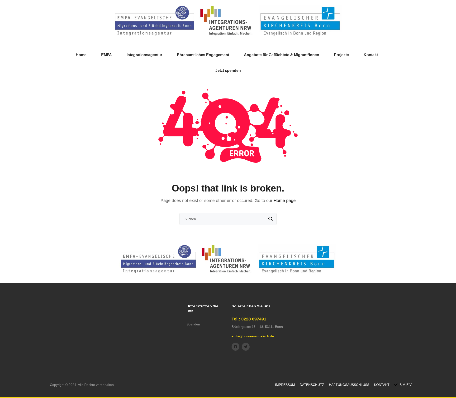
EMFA (106, 55)
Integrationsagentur (144, 55)
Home (81, 55)
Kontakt (371, 55)
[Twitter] (246, 347)
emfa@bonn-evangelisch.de (253, 336)
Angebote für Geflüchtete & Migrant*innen (281, 55)
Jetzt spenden (228, 71)
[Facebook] (235, 347)
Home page (285, 200)
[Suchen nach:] (228, 219)
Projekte (341, 55)
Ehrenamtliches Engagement (203, 55)
